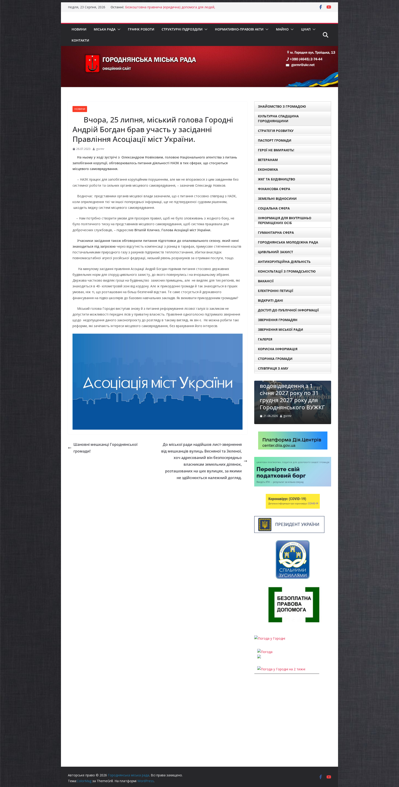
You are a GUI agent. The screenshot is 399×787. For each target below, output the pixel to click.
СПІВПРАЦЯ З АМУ (273, 368)
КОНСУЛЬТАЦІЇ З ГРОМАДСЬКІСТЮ (287, 271)
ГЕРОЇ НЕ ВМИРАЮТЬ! (276, 150)
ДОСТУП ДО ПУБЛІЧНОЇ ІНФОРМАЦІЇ (288, 310)
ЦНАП (306, 29)
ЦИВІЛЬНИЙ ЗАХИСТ (275, 252)
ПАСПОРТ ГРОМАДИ (274, 140)
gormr (100, 149)
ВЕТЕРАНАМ (268, 160)
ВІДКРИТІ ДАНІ (270, 300)
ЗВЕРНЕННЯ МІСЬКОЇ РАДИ (280, 329)
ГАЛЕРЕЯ (265, 339)
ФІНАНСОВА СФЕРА (274, 189)
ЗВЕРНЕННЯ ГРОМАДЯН (277, 320)
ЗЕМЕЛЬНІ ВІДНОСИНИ (277, 198)
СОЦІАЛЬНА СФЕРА (274, 208)
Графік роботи (141, 29)
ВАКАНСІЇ (266, 281)
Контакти (80, 40)
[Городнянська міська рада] (199, 49)
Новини (79, 29)
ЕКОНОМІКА (268, 169)
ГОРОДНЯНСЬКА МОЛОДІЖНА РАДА (288, 242)
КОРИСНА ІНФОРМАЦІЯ (277, 349)
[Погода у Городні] (269, 638)
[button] (118, 29)
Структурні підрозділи (182, 29)
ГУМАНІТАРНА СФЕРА (276, 232)
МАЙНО (282, 29)
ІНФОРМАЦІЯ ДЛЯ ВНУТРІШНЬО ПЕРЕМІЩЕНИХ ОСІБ (284, 220)
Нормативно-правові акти (239, 29)
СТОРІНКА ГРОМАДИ (275, 358)
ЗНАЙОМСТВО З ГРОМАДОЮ (282, 106)
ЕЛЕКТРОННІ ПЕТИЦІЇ (275, 291)
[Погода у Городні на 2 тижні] (281, 669)
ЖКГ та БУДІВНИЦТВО (276, 179)
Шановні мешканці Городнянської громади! (105, 448)
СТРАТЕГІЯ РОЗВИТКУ (275, 130)
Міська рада (104, 29)
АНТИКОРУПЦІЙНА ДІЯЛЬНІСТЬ (284, 261)
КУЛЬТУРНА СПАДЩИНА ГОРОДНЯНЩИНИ (278, 118)
